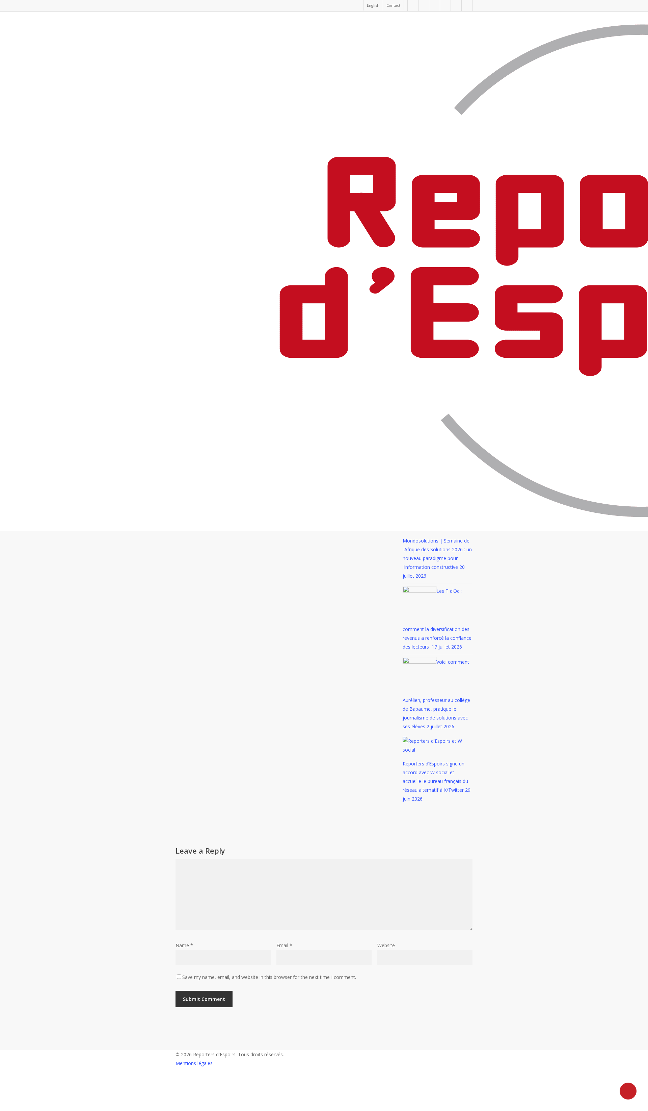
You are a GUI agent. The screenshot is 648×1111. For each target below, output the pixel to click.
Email (284, 945)
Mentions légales (194, 1063)
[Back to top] (324, 1106)
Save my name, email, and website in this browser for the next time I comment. (269, 977)
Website (386, 945)
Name (184, 945)
